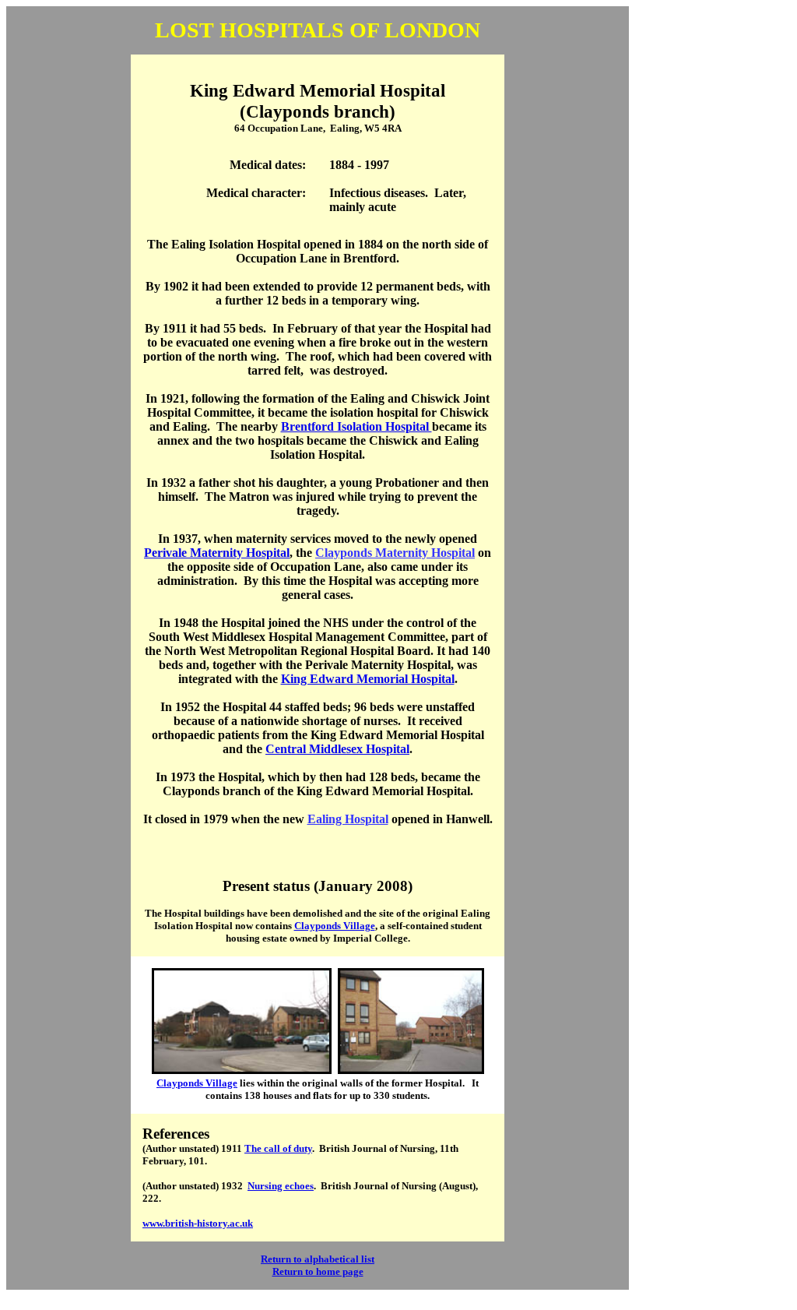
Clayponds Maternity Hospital (395, 552)
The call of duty (278, 1148)
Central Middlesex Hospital (337, 748)
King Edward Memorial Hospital (368, 678)
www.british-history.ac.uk (197, 1223)
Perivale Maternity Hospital (217, 552)
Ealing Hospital (347, 819)
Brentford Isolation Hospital (356, 426)
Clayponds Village (334, 925)
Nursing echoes (281, 1186)
